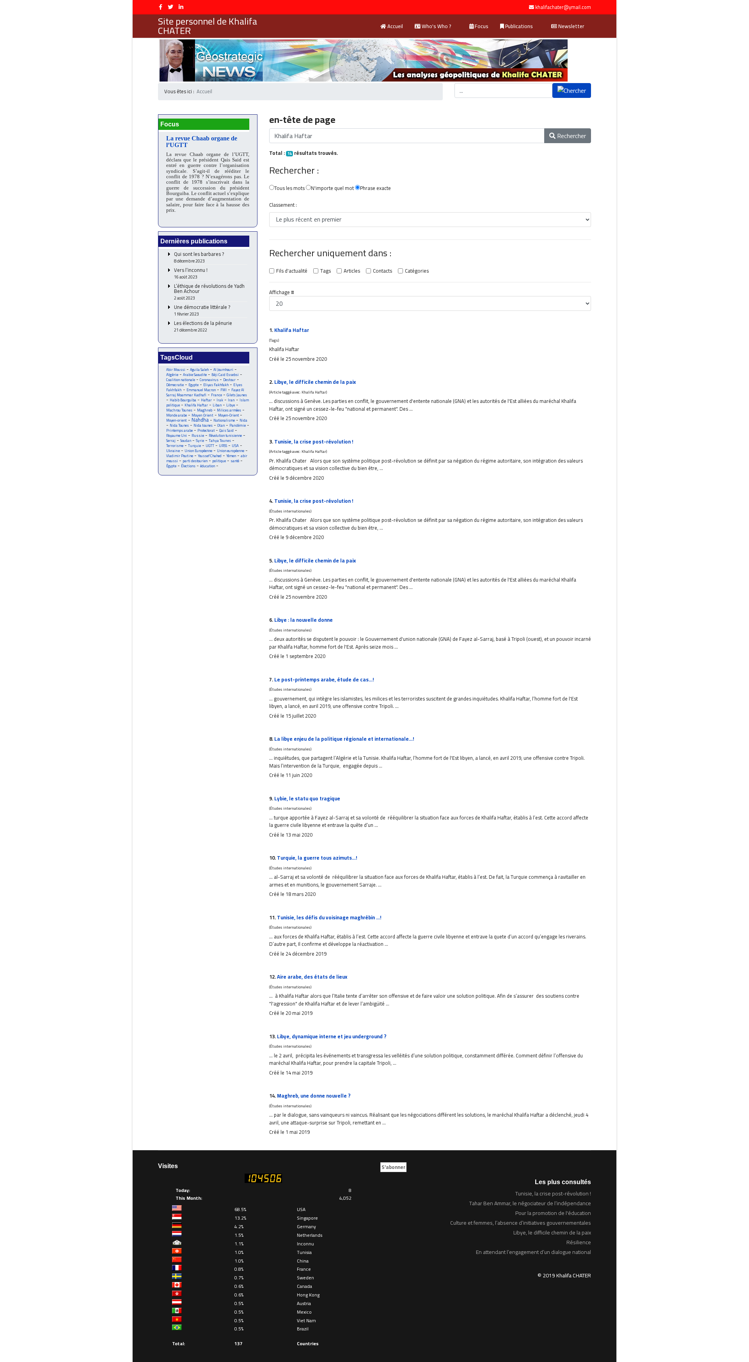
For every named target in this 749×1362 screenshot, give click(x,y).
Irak (220, 400)
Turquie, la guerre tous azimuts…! (317, 857)
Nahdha (200, 419)
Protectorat (206, 430)
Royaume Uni (176, 435)
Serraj (171, 440)
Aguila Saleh (199, 369)
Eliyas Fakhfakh (216, 384)
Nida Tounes (179, 425)
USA (235, 445)
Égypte (171, 466)
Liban (217, 405)
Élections (188, 466)
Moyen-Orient (228, 415)
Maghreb (204, 410)
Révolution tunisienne (225, 435)
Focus (481, 26)
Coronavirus (209, 379)
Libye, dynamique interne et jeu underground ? (332, 1036)
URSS (223, 445)
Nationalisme (224, 420)
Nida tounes (203, 425)
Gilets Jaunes (237, 395)
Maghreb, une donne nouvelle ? (314, 1095)
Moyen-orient (176, 420)
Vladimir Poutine (179, 455)
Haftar (206, 400)
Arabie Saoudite (195, 374)
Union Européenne (198, 450)
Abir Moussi (175, 369)
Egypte (193, 384)
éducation (207, 466)
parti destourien (195, 461)
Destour (229, 379)
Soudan (185, 440)
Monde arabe (176, 415)
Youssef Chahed (210, 455)
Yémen (231, 455)
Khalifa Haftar (196, 405)
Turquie (194, 445)
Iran (231, 400)
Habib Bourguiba (183, 400)
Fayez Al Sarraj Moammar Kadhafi (205, 392)
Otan (221, 425)
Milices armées (229, 410)
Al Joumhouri (223, 369)
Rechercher (571, 136)
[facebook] (160, 7)
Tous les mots (289, 188)
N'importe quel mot (332, 188)
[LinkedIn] (181, 7)
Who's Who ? (436, 26)
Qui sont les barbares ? (199, 257)
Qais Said (226, 430)
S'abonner (393, 1167)
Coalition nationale (180, 379)
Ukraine (173, 450)
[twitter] (170, 7)
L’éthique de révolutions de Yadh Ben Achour (209, 292)
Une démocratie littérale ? (202, 310)
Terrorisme (174, 445)
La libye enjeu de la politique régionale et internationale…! (344, 738)
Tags (325, 271)
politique (219, 461)
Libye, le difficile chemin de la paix (315, 382)
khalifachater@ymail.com (563, 7)
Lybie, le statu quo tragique (307, 798)
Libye (230, 405)
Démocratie (175, 384)
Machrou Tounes (179, 410)
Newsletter (570, 26)
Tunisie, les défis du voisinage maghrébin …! (329, 917)
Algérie (172, 374)
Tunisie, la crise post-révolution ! (313, 441)
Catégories (417, 271)
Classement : (283, 205)
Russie (198, 435)
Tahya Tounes (220, 440)
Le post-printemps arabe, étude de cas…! (324, 679)
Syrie (200, 440)
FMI (223, 390)
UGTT (210, 445)
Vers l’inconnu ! (191, 273)
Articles (352, 271)
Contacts (382, 271)
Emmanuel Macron (201, 390)
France (216, 395)
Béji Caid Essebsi (225, 374)
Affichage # (281, 292)
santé (235, 461)
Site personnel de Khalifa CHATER (207, 26)
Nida (243, 420)
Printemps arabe (179, 430)
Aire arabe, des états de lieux (312, 976)
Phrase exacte (375, 188)
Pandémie (237, 425)
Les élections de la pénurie (203, 326)
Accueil (394, 26)
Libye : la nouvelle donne (303, 619)
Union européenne (230, 450)
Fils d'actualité (291, 271)
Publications (518, 26)
